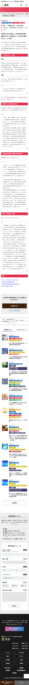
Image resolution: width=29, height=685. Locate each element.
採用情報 (8, 670)
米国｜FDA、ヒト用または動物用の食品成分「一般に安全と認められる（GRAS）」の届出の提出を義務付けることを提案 (18, 438)
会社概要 (21, 667)
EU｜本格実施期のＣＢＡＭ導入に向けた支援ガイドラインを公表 (18, 403)
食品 (17, 431)
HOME (4, 14)
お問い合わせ (25, 648)
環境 (12, 384)
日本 (17, 336)
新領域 (12, 354)
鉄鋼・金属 (19, 340)
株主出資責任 (20, 27)
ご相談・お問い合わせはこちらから (6, 682)
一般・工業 (19, 451)
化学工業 (20, 449)
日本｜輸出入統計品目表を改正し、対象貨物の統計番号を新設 (18, 343)
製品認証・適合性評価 (14, 367)
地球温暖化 (19, 400)
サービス (12, 409)
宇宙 (17, 354)
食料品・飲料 (19, 429)
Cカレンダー (16, 646)
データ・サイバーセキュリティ (15, 470)
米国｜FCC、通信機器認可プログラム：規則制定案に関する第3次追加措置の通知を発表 (18, 495)
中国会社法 (5, 27)
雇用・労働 (21, 14)
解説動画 (18, 409)
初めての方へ (15, 643)
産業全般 (18, 382)
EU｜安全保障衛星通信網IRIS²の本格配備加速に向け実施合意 (18, 357)
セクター (12, 340)
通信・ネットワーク (20, 352)
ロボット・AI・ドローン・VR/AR (15, 489)
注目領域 (12, 365)
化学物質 (12, 431)
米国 (18, 413)
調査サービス (25, 643)
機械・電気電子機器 (13, 466)
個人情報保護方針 (21, 670)
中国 (17, 14)
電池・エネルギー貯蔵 (14, 369)
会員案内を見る (14, 305)
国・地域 (10, 14)
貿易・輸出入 (19, 338)
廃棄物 (18, 384)
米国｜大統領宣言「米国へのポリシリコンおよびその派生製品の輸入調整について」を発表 (18, 455)
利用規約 (14, 673)
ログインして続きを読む (14, 310)
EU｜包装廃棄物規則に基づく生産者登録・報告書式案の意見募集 (18, 389)
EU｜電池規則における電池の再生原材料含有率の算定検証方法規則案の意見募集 (18, 373)
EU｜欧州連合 (19, 350)
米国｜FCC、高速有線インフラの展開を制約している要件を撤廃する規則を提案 (18, 474)
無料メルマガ (15, 648)
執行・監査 (19, 415)
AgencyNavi (25, 646)
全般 (14, 14)
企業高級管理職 (12, 27)
